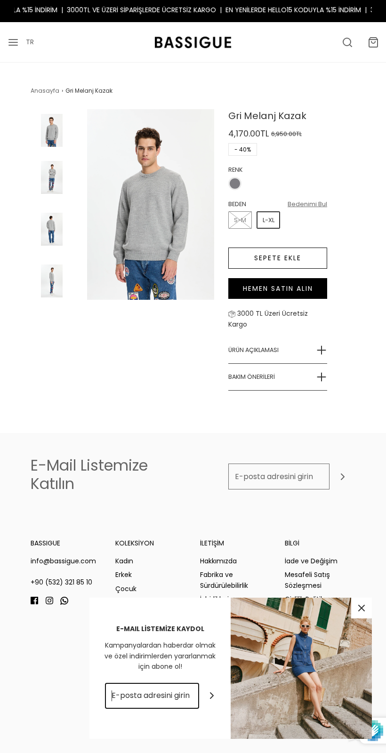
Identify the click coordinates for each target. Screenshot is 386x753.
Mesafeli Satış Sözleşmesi (307, 580)
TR (30, 42)
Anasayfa (45, 91)
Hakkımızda (218, 561)
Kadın (124, 561)
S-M (240, 220)
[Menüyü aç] (13, 42)
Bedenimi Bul (307, 204)
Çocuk (126, 588)
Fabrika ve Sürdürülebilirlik (224, 580)
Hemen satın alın (278, 288)
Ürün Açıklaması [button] (253, 350)
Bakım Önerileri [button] (251, 377)
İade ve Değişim (311, 561)
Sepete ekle (277, 258)
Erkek (123, 574)
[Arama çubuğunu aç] (347, 42)
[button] (51, 138)
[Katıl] (342, 476)
